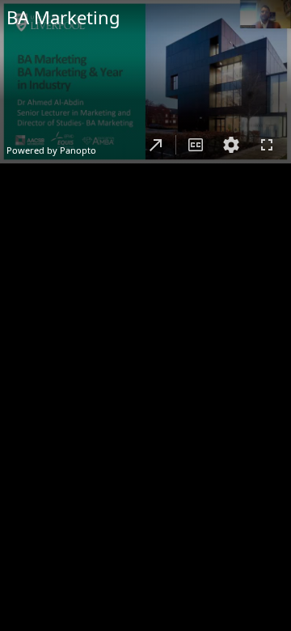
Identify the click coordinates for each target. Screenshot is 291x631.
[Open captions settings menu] (231, 145)
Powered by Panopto (51, 150)
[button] (156, 144)
